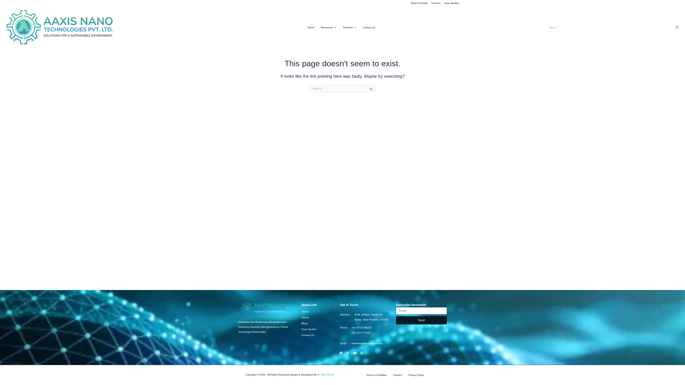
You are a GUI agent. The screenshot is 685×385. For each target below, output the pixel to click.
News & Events (419, 3)
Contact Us (369, 27)
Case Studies (451, 3)
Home (311, 27)
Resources (327, 27)
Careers (435, 3)
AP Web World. (325, 374)
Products (348, 27)
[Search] (677, 27)
